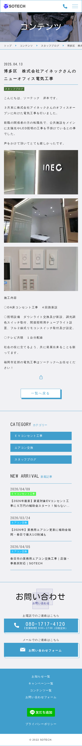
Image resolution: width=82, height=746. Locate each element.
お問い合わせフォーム (41, 697)
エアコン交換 (24, 447)
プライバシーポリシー (41, 724)
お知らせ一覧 (41, 676)
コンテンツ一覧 (41, 690)
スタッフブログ (14, 88)
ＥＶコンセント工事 (29, 435)
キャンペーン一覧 (40, 683)
